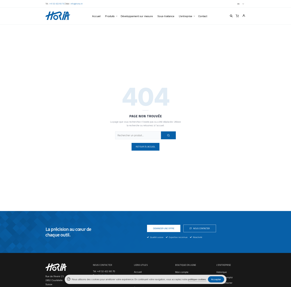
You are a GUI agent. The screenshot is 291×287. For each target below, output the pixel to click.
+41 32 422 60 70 (56, 4)
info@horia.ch (77, 4)
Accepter (216, 279)
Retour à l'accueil (145, 146)
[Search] (168, 135)
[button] (236, 4)
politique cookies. (197, 279)
